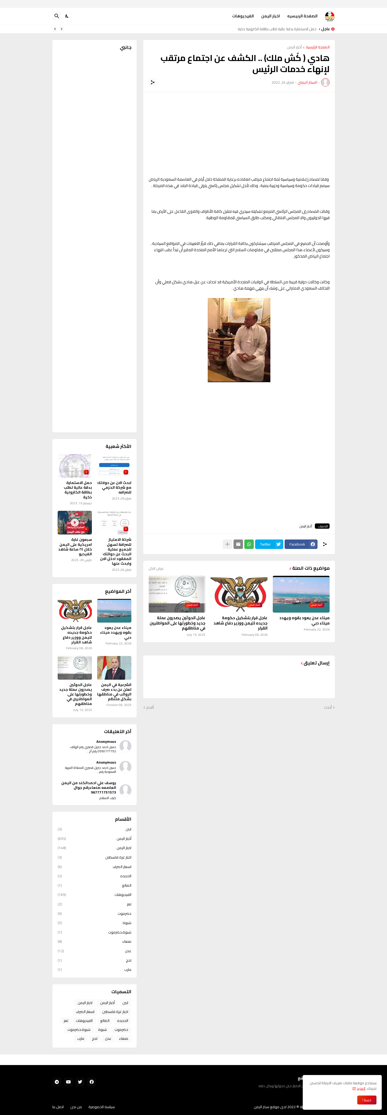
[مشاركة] (152, 82)
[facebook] (91, 1082)
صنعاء (94, 941)
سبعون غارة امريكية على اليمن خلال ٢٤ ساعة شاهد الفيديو (75, 546)
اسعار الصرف (94, 866)
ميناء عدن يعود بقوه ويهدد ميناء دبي (304, 620)
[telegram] (56, 1082)
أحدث (328, 707)
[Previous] (61, 29)
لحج (94, 960)
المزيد (361, 1088)
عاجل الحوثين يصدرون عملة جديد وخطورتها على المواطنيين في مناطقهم (177, 623)
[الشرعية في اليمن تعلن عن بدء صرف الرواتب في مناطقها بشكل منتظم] (114, 668)
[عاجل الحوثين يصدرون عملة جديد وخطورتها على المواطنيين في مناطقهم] (75, 668)
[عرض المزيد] (227, 544)
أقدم (150, 707)
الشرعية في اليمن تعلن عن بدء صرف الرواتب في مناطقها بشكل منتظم (114, 692)
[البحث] (56, 16)
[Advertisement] (239, 134)
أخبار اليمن (294, 47)
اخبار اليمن (270, 16)
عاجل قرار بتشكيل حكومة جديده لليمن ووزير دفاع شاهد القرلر (240, 623)
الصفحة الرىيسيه (302, 16)
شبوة (94, 922)
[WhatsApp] (249, 544)
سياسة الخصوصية (101, 1106)
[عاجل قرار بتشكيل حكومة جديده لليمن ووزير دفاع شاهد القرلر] (75, 611)
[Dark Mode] (67, 16)
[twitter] (80, 1082)
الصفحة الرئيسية (318, 47)
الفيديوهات (243, 16)
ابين (94, 830)
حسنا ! (367, 1100)
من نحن (76, 1106)
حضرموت (94, 913)
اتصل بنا (58, 1106)
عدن (94, 950)
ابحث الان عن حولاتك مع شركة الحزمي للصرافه (114, 487)
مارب (94, 969)
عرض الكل (156, 568)
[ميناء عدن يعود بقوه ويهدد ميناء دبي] (114, 611)
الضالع (94, 885)
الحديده (94, 875)
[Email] (238, 544)
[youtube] (68, 1082)
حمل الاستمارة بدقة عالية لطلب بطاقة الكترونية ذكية (78, 490)
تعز (94, 904)
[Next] (55, 29)
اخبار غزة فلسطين (94, 857)
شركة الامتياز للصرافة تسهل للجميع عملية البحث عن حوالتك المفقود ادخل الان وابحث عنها (249, 29)
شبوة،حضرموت (94, 932)
